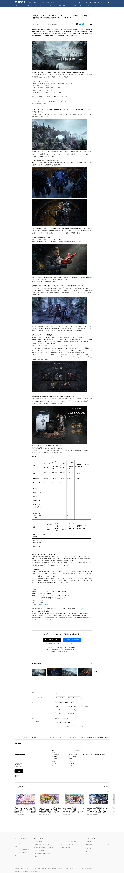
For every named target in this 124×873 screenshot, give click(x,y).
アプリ (35, 5)
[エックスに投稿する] (77, 24)
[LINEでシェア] (83, 24)
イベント (58, 693)
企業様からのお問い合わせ (71, 868)
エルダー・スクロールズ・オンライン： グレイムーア (69, 710)
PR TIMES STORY (38, 841)
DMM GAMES (69, 702)
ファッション (57, 5)
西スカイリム (60, 713)
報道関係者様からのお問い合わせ (55, 868)
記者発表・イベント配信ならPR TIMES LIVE (44, 847)
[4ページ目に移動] (108, 791)
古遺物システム (71, 713)
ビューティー (48, 5)
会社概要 (17, 868)
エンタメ (41, 5)
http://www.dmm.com (85, 609)
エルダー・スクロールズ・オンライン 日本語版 (69, 706)
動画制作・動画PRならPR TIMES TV (42, 844)
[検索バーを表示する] (108, 2)
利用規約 (44, 868)
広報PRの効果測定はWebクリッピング (42, 853)
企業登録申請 (95, 2)
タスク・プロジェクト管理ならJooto (69, 841)
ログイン (103, 2)
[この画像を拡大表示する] (39, 672)
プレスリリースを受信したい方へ (22, 849)
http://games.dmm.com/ (74, 750)
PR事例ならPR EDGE (65, 847)
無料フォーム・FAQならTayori (67, 844)
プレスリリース (25, 737)
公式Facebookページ (90, 841)
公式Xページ (88, 848)
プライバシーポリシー (26, 868)
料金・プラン (18, 846)
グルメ (81, 5)
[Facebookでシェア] (80, 24)
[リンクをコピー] (91, 24)
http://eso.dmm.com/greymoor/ (39, 103)
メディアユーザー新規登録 (71, 639)
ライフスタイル (67, 5)
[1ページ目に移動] (91, 663)
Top (16, 5)
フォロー (19, 771)
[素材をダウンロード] (88, 24)
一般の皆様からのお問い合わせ (87, 868)
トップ (17, 737)
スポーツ (86, 5)
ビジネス (75, 5)
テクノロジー (21, 5)
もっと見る (106, 786)
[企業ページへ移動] (20, 755)
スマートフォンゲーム (74, 698)
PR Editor (36, 856)
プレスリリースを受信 (85, 2)
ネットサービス (60, 698)
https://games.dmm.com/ (69, 29)
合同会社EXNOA (36, 737)
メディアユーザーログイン (52, 639)
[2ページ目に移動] (106, 791)
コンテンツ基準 (36, 868)
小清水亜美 (59, 702)
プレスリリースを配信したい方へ (22, 852)
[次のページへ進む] (96, 671)
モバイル (29, 5)
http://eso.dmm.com (43, 604)
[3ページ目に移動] (107, 791)
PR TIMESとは (18, 843)
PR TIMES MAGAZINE (39, 850)
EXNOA (86, 706)
